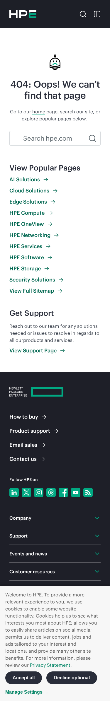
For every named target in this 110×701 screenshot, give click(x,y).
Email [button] (23, 444)
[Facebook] (63, 492)
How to (23, 416)
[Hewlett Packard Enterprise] (22, 14)
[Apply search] (92, 138)
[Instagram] (38, 492)
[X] (26, 492)
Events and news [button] (28, 554)
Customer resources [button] (32, 571)
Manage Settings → (26, 692)
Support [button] (18, 536)
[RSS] (88, 492)
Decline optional (72, 677)
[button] (83, 13)
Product (29, 430)
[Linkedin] (14, 492)
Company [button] (20, 518)
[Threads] (51, 492)
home (38, 112)
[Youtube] (75, 492)
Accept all (24, 677)
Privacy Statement (50, 665)
